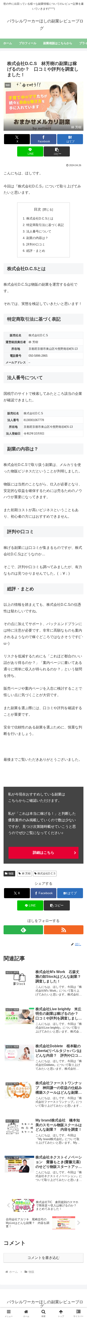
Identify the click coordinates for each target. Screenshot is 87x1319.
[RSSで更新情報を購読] (63, 929)
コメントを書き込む (43, 1258)
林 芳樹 (26, 873)
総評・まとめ (35, 250)
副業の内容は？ (37, 238)
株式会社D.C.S (46, 873)
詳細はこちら (43, 852)
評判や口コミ (35, 244)
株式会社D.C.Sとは (39, 218)
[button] (57, 151)
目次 (37, 209)
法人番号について (38, 231)
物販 (11, 873)
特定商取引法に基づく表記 (45, 225)
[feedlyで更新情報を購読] (23, 929)
